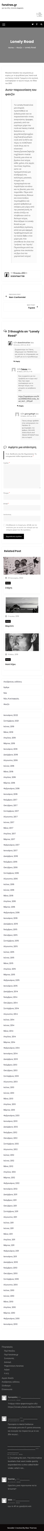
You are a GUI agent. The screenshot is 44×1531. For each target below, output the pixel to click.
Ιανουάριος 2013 (10, 1121)
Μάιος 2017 (8, 828)
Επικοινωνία (7, 1389)
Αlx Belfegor (13, 1418)
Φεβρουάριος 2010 (11, 1318)
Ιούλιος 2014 (9, 1019)
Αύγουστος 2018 (11, 760)
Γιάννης (24, 369)
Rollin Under (13, 1451)
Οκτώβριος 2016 (10, 867)
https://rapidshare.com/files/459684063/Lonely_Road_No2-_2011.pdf (28, 398)
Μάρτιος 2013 (9, 1110)
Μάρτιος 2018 (9, 783)
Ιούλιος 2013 (9, 1087)
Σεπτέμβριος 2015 (11, 940)
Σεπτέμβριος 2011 (11, 1211)
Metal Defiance (30, 1418)
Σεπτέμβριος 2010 (11, 1279)
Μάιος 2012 (8, 1166)
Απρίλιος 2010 (10, 1307)
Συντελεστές (9, 1358)
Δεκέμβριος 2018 (11, 754)
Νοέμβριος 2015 (10, 929)
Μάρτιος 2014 (9, 1042)
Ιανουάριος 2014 (11, 1053)
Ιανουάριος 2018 (10, 794)
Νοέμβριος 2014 (10, 997)
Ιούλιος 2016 (9, 884)
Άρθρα (6, 687)
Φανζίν (8, 583)
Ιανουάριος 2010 (10, 1324)
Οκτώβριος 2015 (10, 935)
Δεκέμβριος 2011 (10, 1194)
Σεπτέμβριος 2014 (11, 1008)
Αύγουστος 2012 (10, 1149)
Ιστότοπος (7, 514)
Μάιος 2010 (8, 1301)
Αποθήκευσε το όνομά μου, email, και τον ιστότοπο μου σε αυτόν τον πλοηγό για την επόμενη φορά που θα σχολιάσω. (22, 527)
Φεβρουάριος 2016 (11, 912)
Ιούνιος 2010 (9, 1296)
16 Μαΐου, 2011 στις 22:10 (28, 416)
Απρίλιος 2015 (10, 969)
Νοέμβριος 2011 (10, 1200)
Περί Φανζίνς (9, 1351)
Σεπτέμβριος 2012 (11, 1143)
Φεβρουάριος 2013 (11, 1115)
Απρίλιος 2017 (10, 833)
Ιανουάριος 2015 (10, 986)
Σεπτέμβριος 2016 (11, 873)
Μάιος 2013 (8, 1098)
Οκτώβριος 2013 (10, 1070)
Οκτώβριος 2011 (10, 1205)
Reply (18, 361)
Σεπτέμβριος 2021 (11, 721)
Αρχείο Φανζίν (8, 1378)
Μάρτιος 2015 (9, 974)
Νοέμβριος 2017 (10, 799)
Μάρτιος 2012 (9, 1177)
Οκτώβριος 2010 (10, 1273)
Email (6, 504)
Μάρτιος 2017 (9, 839)
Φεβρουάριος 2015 (11, 980)
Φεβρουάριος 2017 (11, 845)
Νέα (5, 693)
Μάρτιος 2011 (9, 1245)
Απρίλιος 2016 (10, 901)
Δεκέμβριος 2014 (11, 991)
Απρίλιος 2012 (10, 1172)
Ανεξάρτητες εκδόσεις (13, 681)
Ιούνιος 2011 (9, 1228)
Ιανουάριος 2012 (10, 1189)
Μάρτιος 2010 (9, 1313)
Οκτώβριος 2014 (11, 1002)
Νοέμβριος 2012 (10, 1132)
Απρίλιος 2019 (10, 737)
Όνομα (7, 493)
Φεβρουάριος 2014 (12, 1048)
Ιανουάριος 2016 (10, 918)
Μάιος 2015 (8, 963)
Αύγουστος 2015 (11, 946)
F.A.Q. (6, 1373)
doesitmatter (18, 276)
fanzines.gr (9, 5)
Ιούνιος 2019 (9, 726)
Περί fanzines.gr (11, 1354)
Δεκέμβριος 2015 (11, 924)
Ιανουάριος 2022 (11, 715)
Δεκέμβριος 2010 (11, 1262)
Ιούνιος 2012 (9, 1160)
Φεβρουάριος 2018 (11, 788)
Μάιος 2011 (8, 1234)
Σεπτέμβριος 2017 (11, 811)
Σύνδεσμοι (6, 1385)
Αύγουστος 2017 (11, 816)
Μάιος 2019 (8, 732)
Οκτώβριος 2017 (10, 805)
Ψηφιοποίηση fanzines (14, 1366)
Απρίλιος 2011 (9, 1239)
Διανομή (7, 1362)
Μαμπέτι (9, 625)
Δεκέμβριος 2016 (11, 856)
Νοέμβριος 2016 (10, 861)
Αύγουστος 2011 (10, 1217)
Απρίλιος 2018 (10, 777)
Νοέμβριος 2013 (10, 1064)
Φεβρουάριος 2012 (11, 1183)
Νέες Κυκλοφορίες (11, 698)
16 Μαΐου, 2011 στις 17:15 (24, 372)
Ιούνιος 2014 (9, 1025)
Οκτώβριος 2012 (10, 1138)
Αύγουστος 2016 (11, 878)
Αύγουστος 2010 (11, 1284)
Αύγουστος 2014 (11, 1014)
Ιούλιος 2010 (9, 1290)
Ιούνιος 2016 (9, 890)
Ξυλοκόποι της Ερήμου (30, 1397)
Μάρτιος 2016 (9, 907)
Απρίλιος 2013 (10, 1104)
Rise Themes (31, 1528)
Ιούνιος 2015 (9, 957)
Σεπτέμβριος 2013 (11, 1076)
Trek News (25, 1479)
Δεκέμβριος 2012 (11, 1126)
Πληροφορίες (7, 1347)
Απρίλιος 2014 (10, 1036)
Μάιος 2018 (8, 771)
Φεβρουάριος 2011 (11, 1251)
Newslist (11, 1528)
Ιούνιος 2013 (9, 1093)
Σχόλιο (7, 463)
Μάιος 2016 (8, 895)
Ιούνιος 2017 (9, 822)
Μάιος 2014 (8, 1031)
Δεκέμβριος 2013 (11, 1059)
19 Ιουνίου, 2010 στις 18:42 (21, 345)
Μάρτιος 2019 (9, 743)
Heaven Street (22, 1500)
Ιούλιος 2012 (9, 1155)
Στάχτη (8, 587)
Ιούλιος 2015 (9, 952)
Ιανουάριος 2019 (10, 749)
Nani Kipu (10, 664)
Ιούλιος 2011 (9, 1222)
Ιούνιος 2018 (9, 766)
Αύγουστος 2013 (10, 1081)
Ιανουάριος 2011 (10, 1256)
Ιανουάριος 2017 (10, 850)
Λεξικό (7, 1369)
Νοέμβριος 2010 (10, 1267)
